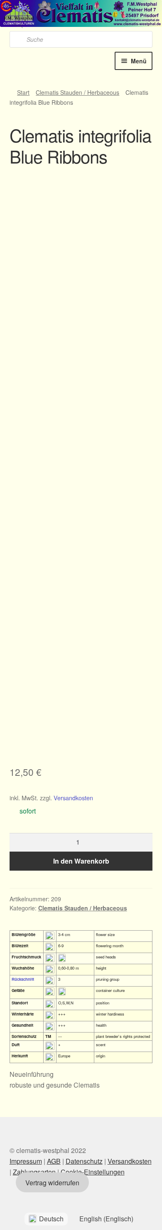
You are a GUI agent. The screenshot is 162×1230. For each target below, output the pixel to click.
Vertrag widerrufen (52, 1182)
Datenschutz (84, 1161)
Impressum (26, 1161)
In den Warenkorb (81, 861)
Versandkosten (73, 797)
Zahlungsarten (34, 1172)
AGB (54, 1161)
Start (23, 92)
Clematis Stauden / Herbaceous (77, 92)
